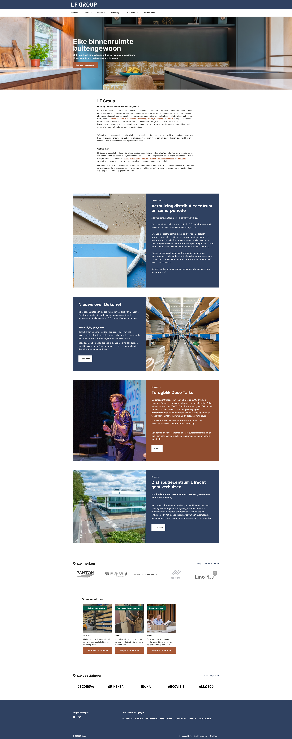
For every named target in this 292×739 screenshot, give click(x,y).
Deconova (121, 119)
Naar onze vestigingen (85, 65)
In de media (131, 13)
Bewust (86, 13)
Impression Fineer (166, 158)
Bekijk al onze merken (206, 563)
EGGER (153, 158)
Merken (100, 13)
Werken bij (115, 13)
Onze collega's (209, 675)
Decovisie (131, 119)
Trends (157, 448)
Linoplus (182, 158)
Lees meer (85, 359)
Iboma (150, 119)
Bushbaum (135, 158)
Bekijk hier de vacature (129, 650)
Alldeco (112, 119)
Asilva (170, 119)
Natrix (126, 158)
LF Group (87, 635)
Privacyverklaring (185, 736)
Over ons (74, 13)
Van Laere (158, 119)
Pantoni (145, 158)
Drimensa (141, 119)
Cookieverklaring (200, 736)
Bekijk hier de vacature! (98, 650)
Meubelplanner (149, 13)
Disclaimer (214, 736)
